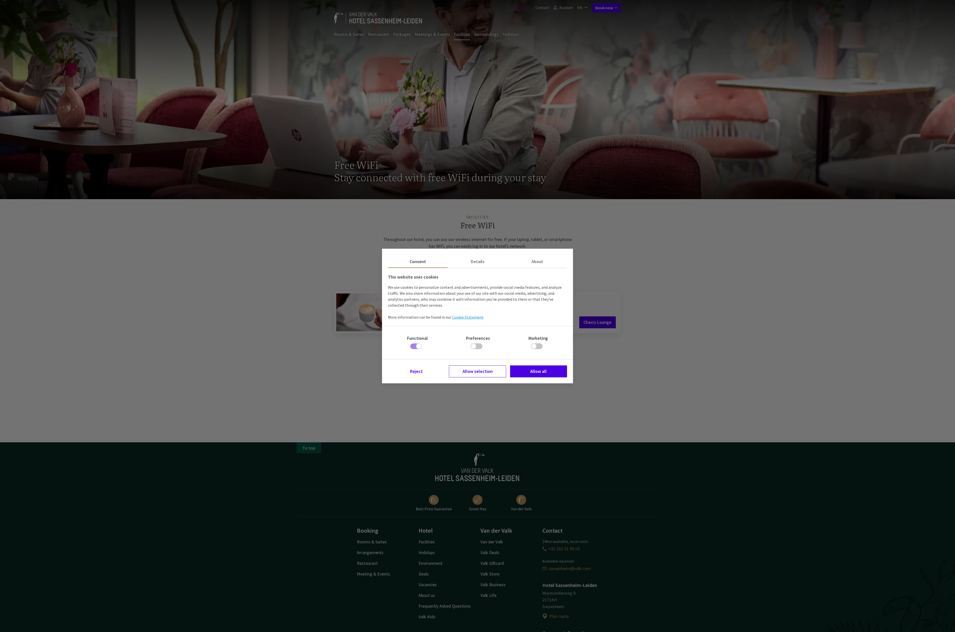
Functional (417, 338)
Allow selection (478, 371)
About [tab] (537, 261)
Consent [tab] (418, 261)
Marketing (538, 338)
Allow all (538, 371)
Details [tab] (477, 261)
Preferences (478, 338)
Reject (416, 371)
